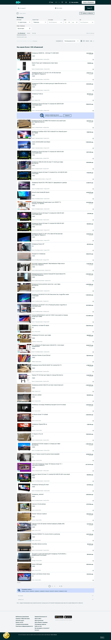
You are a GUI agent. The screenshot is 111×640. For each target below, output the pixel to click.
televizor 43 (47, 591)
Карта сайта (38, 618)
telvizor (65, 591)
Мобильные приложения (22, 616)
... (57, 586)
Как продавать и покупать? (42, 628)
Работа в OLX (38, 626)
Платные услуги (20, 620)
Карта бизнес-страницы (41, 622)
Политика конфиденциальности (24, 626)
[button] (66, 2)
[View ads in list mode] (81, 41)
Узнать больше (54, 634)
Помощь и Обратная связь (23, 618)
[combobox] (36, 8)
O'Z (56, 2)
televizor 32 (56, 591)
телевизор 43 (31, 591)
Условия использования (22, 624)
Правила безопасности (41, 616)
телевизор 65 (61, 591)
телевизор (23, 591)
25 (59, 586)
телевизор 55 (42, 591)
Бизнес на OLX (19, 622)
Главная (18, 41)
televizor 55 (52, 591)
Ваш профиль (74, 2)
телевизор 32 (37, 591)
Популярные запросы (40, 624)
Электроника (22, 41)
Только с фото (22, 13)
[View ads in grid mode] (84, 41)
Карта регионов (39, 620)
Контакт (37, 630)
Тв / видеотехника (29, 41)
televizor (27, 591)
